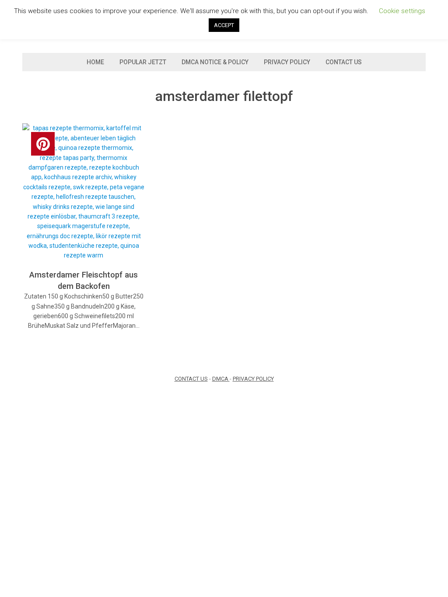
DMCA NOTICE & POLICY (215, 62)
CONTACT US (191, 378)
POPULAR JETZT (142, 62)
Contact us (344, 62)
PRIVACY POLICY (253, 378)
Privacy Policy (287, 62)
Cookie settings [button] (402, 11)
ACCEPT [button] (224, 25)
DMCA (221, 378)
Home (95, 62)
